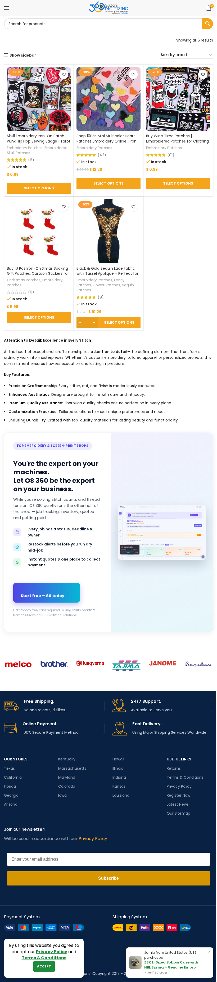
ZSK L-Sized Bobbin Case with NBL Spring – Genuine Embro (171, 965)
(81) (170, 155)
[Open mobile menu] (6, 8)
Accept (44, 966)
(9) (101, 297)
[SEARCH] (207, 23)
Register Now (178, 795)
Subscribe (108, 878)
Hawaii (118, 759)
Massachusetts (72, 768)
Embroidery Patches (25, 147)
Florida (10, 786)
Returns (174, 768)
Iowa (62, 795)
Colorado (66, 786)
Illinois (117, 768)
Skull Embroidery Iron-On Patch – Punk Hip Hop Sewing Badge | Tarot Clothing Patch (38, 141)
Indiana (119, 777)
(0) (31, 292)
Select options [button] (39, 317)
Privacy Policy (179, 786)
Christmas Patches (23, 280)
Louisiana (120, 795)
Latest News (178, 804)
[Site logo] (108, 7)
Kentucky (66, 759)
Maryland (66, 777)
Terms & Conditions (185, 777)
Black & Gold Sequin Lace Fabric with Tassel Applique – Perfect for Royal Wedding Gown (107, 273)
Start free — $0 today (45, 594)
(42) (102, 155)
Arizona (10, 804)
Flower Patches (106, 285)
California (13, 777)
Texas (9, 768)
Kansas (118, 786)
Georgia (11, 795)
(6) (31, 160)
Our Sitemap (178, 813)
